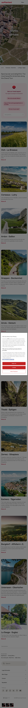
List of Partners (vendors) (8, 359)
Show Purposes (14, 371)
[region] (14, 354)
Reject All (14, 363)
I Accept (14, 367)
